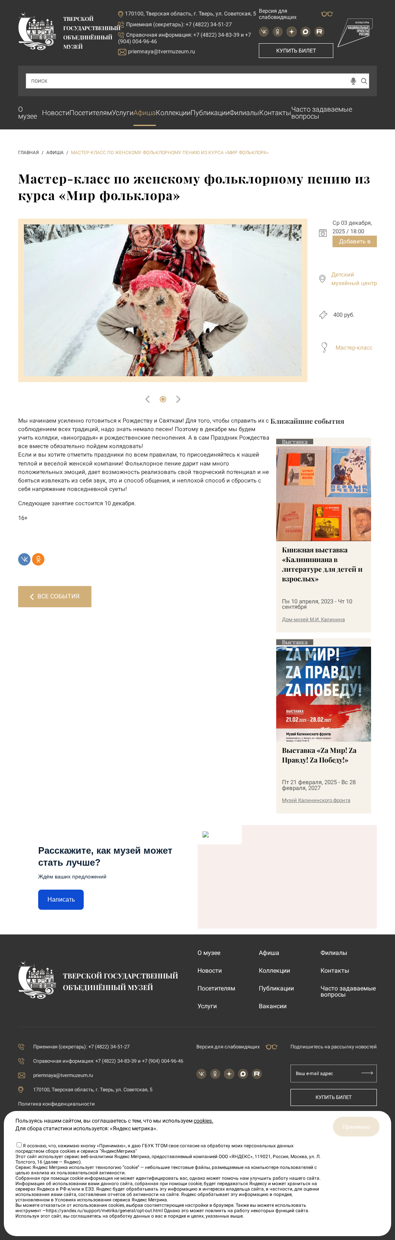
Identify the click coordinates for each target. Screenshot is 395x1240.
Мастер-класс (354, 347)
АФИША (55, 152)
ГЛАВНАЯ (28, 152)
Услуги (122, 113)
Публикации (210, 113)
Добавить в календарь (355, 242)
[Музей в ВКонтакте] (264, 32)
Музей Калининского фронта (316, 800)
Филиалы (244, 113)
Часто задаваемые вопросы (321, 112)
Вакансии (273, 1006)
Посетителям (90, 113)
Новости (55, 113)
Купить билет (296, 51)
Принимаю (356, 1127)
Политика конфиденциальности (56, 1104)
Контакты (275, 113)
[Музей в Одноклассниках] (278, 32)
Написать (61, 899)
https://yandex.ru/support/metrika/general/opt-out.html (104, 1210)
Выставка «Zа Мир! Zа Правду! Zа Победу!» (319, 755)
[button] (163, 399)
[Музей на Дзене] (292, 32)
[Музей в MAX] (305, 32)
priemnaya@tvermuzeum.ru (161, 51)
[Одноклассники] (38, 559)
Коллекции (173, 113)
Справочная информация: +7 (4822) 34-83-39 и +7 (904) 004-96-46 (108, 1061)
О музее (27, 112)
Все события (58, 596)
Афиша (144, 113)
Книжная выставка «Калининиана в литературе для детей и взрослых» (322, 564)
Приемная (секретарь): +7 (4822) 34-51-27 (179, 24)
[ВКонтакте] (24, 559)
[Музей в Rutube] (319, 32)
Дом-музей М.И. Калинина (313, 619)
